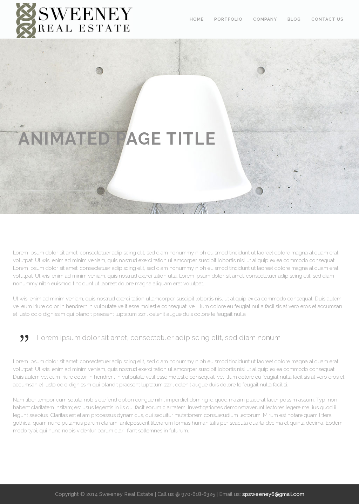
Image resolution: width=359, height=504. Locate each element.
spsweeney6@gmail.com (273, 494)
